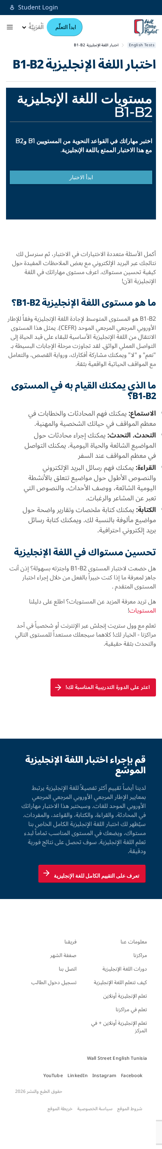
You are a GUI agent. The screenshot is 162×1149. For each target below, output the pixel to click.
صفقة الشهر (63, 955)
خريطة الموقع (59, 1109)
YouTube (53, 1076)
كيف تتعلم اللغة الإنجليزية (120, 982)
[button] (10, 27)
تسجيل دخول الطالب (53, 982)
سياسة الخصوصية (95, 1109)
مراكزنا (140, 955)
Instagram (104, 1076)
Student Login (38, 7)
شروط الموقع (129, 1109)
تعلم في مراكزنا (131, 1009)
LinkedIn (77, 1076)
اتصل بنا (67, 968)
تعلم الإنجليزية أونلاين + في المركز (119, 1027)
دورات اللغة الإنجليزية (124, 968)
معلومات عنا (134, 941)
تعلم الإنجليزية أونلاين (125, 996)
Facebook (131, 1076)
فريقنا (70, 941)
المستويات (142, 610)
